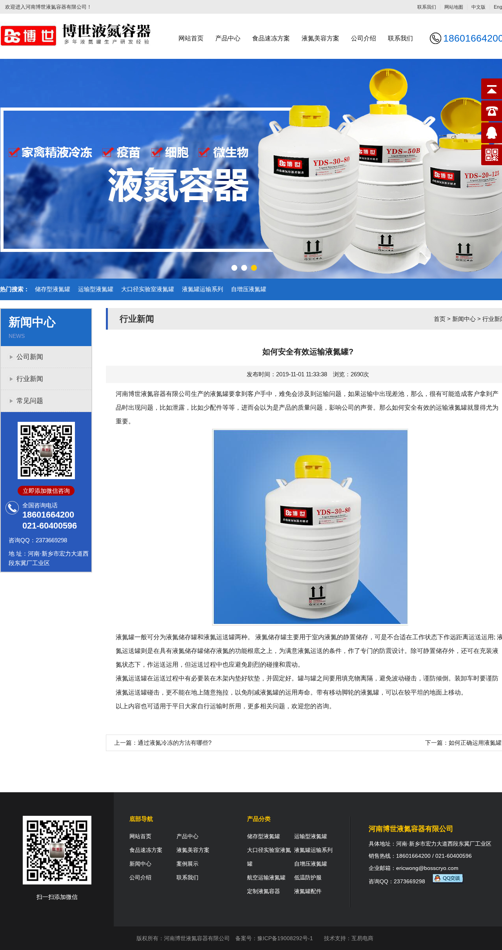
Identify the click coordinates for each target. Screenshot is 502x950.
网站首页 (191, 38)
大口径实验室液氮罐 (147, 289)
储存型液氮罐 (52, 289)
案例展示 (187, 864)
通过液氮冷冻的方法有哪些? (174, 742)
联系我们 (426, 7)
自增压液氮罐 (248, 289)
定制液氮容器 (263, 891)
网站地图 (453, 7)
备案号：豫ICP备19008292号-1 (274, 938)
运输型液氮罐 (95, 289)
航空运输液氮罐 (266, 877)
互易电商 (362, 938)
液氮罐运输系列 (202, 289)
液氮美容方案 (320, 38)
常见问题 (29, 401)
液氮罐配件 (308, 891)
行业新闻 (29, 379)
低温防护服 (308, 877)
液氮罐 (219, 393)
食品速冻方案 (271, 38)
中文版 (478, 7)
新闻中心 (464, 318)
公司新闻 (29, 357)
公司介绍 (363, 38)
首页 (440, 318)
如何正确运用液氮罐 (475, 742)
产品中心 (227, 38)
